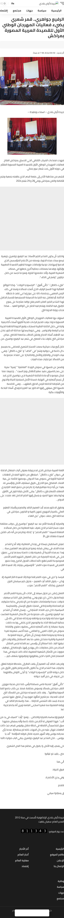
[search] (18, 3)
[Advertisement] (32, 219)
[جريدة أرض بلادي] (48, 3)
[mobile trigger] (61, 3)
